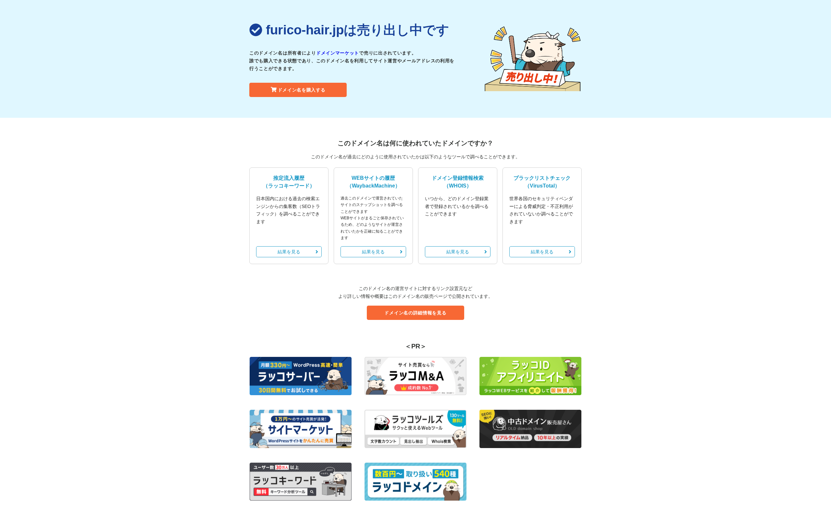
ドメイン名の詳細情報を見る (415, 312)
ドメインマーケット (337, 52)
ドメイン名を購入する (302, 89)
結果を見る (289, 251)
